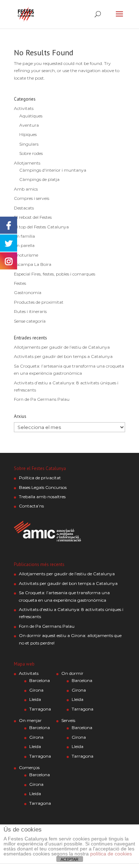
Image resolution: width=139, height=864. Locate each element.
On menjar (30, 720)
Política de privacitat (40, 477)
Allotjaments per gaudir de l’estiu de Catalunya (62, 347)
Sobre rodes (31, 153)
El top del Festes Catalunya (41, 226)
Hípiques (28, 134)
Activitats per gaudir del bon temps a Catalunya (63, 356)
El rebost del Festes (33, 217)
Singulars (28, 144)
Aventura (29, 125)
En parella (24, 245)
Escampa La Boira (32, 264)
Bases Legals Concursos (43, 487)
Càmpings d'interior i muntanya (52, 170)
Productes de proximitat (38, 302)
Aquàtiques (30, 115)
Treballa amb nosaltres (42, 496)
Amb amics (26, 189)
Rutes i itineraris (30, 311)
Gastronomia (27, 292)
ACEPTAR (69, 859)
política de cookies (111, 854)
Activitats (24, 108)
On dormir (72, 673)
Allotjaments (27, 163)
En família (24, 236)
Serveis (68, 720)
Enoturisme (26, 255)
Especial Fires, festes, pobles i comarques (54, 274)
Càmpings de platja (39, 179)
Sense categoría (30, 321)
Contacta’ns (31, 506)
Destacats (24, 208)
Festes (20, 283)
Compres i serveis (31, 198)
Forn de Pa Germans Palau (42, 399)
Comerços (29, 767)
